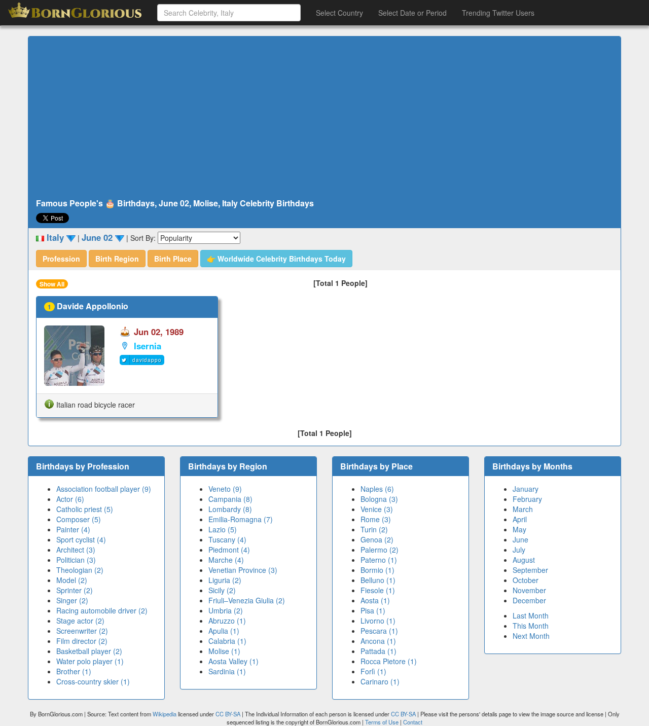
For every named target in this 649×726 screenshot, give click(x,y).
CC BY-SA (227, 714)
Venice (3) (376, 509)
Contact (412, 722)
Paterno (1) (378, 560)
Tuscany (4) (227, 539)
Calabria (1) (227, 641)
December (529, 600)
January (525, 489)
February (527, 499)
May (519, 529)
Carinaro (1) (380, 681)
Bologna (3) (379, 499)
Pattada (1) (378, 651)
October (525, 580)
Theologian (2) (79, 570)
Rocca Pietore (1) (388, 661)
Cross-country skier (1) (93, 681)
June (520, 539)
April (520, 519)
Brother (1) (73, 671)
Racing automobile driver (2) (102, 610)
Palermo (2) (379, 549)
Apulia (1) (223, 631)
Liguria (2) (224, 580)
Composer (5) (78, 519)
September (530, 570)
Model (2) (71, 580)
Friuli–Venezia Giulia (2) (246, 600)
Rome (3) (375, 519)
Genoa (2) (376, 539)
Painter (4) (73, 529)
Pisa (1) (372, 610)
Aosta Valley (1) (233, 661)
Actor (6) (70, 499)
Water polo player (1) (90, 661)
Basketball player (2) (89, 651)
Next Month (531, 636)
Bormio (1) (377, 570)
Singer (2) (72, 600)
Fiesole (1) (377, 590)
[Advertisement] (324, 118)
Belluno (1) (377, 580)
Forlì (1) (373, 671)
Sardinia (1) (227, 671)
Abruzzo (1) (227, 620)
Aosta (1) (375, 600)
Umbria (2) (225, 610)
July (519, 549)
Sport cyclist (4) (81, 539)
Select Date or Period (412, 13)
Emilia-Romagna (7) (240, 519)
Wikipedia (164, 714)
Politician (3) (76, 560)
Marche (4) (226, 560)
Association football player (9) (103, 489)
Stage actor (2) (80, 620)
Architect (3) (75, 549)
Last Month (531, 615)
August (524, 560)
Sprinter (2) (74, 590)
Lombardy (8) (230, 509)
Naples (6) (377, 489)
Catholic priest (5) (84, 509)
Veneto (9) (225, 489)
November (529, 590)
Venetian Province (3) (242, 570)
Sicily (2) (222, 590)
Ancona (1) (378, 641)
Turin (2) (374, 529)
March (523, 509)
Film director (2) (81, 641)
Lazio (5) (222, 529)
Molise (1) (224, 651)
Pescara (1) (379, 631)
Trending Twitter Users (498, 13)
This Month (531, 626)
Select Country (339, 13)
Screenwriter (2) (82, 631)
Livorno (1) (377, 620)
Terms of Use (382, 722)
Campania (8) (230, 499)
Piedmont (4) (229, 549)
